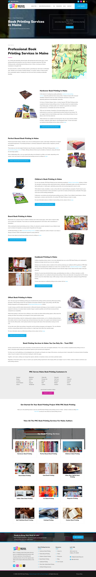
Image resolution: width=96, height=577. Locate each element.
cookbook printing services (76, 266)
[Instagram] (84, 1)
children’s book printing (73, 182)
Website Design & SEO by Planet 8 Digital (38, 574)
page (65, 122)
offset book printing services (35, 304)
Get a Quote (69, 27)
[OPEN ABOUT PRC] (37, 6)
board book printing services (28, 230)
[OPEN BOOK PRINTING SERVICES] (51, 6)
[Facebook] (78, 1)
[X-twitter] (86, 1)
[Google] (81, 1)
